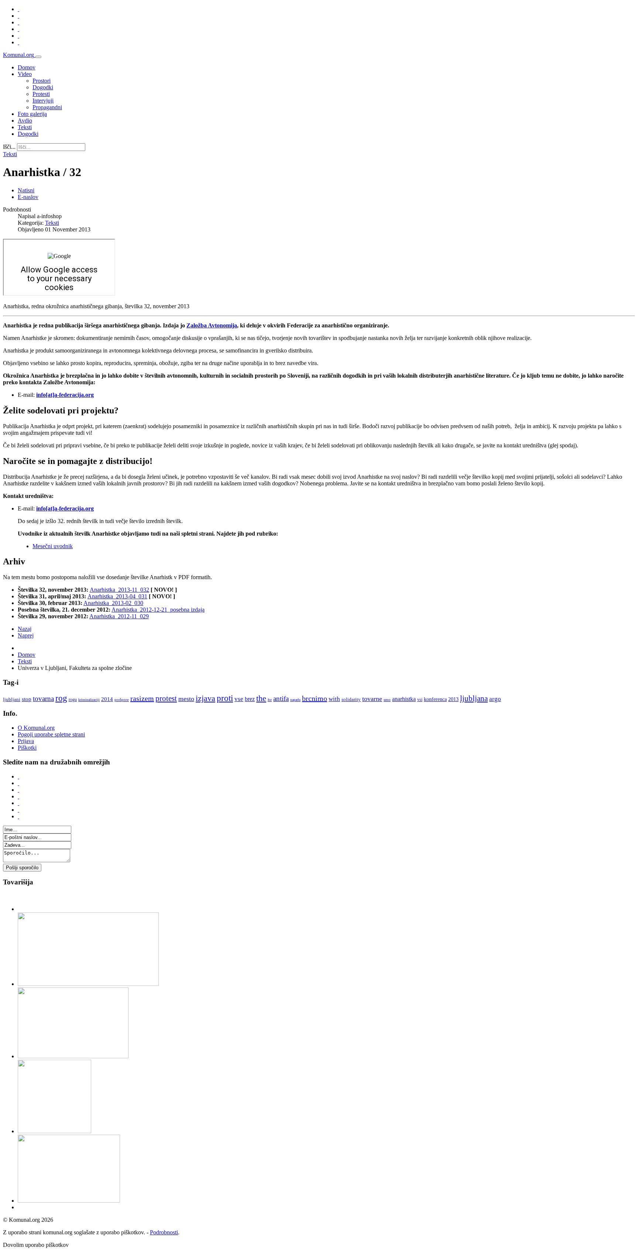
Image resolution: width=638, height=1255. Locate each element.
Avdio (25, 120)
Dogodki (42, 87)
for (270, 700)
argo (495, 698)
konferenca (435, 699)
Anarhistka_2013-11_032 (119, 590)
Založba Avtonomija (211, 325)
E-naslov (28, 197)
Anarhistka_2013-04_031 (117, 596)
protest (166, 698)
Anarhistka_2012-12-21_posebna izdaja (158, 609)
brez (250, 699)
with (334, 698)
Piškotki (27, 748)
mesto (186, 698)
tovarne (372, 698)
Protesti (41, 94)
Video (25, 74)
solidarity (351, 699)
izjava (205, 698)
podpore (121, 699)
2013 (453, 699)
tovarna (43, 698)
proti (225, 698)
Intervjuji (43, 100)
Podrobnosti (164, 1232)
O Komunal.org (36, 728)
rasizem (142, 698)
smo (387, 699)
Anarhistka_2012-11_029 (119, 616)
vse (238, 698)
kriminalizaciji (89, 700)
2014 (107, 699)
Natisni (26, 190)
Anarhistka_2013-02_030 (113, 603)
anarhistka (404, 699)
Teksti (25, 127)
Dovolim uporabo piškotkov (36, 1245)
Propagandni (47, 107)
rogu (73, 699)
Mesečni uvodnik (52, 546)
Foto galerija (32, 114)
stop (26, 699)
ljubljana (474, 698)
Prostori (41, 81)
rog (61, 698)
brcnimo (314, 698)
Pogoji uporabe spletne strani (51, 734)
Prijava (26, 741)
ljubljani (11, 699)
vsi (419, 699)
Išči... (9, 147)
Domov (26, 67)
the (261, 698)
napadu (295, 700)
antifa (281, 698)
